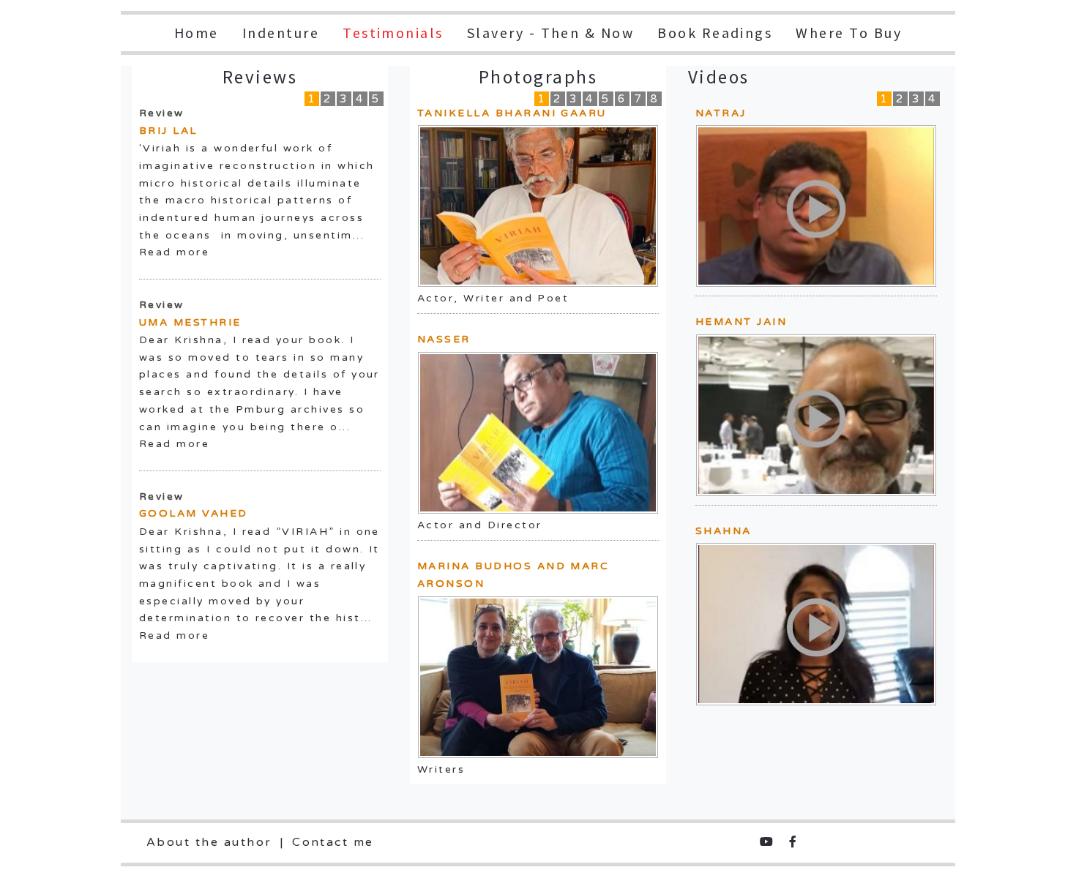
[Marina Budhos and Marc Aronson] (538, 677)
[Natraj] (816, 205)
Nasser (444, 339)
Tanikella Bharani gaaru (512, 113)
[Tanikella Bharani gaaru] (538, 206)
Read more (174, 252)
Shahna (723, 531)
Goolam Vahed (193, 513)
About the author (209, 842)
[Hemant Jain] (816, 414)
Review (161, 113)
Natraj (721, 113)
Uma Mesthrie (190, 322)
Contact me (333, 842)
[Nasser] (538, 433)
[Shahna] (816, 624)
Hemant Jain (741, 321)
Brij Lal (168, 130)
